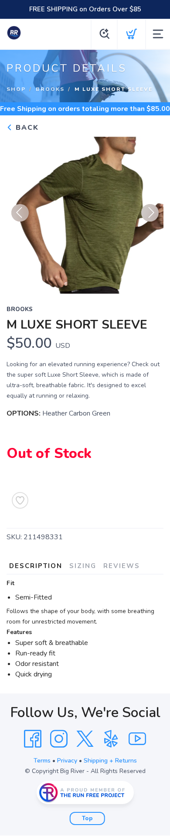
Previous (20, 213)
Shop (16, 89)
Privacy (67, 760)
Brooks (50, 89)
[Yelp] (111, 739)
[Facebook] (33, 739)
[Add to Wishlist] (20, 500)
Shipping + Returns (110, 760)
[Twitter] (85, 739)
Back (26, 127)
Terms (42, 760)
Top (87, 818)
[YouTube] (137, 739)
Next (150, 213)
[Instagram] (59, 739)
